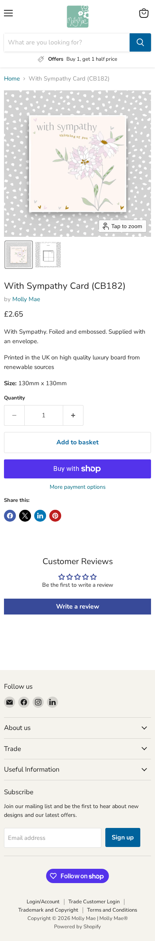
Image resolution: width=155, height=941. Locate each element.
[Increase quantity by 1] (73, 415)
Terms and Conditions (112, 910)
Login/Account (43, 901)
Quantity (14, 398)
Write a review (77, 606)
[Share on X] (25, 516)
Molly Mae (26, 299)
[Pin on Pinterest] (55, 516)
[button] (18, 254)
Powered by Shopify (77, 926)
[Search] (140, 42)
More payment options (78, 487)
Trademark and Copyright (48, 910)
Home (12, 78)
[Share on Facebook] (10, 516)
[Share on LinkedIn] (40, 516)
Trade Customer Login (94, 901)
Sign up (123, 837)
